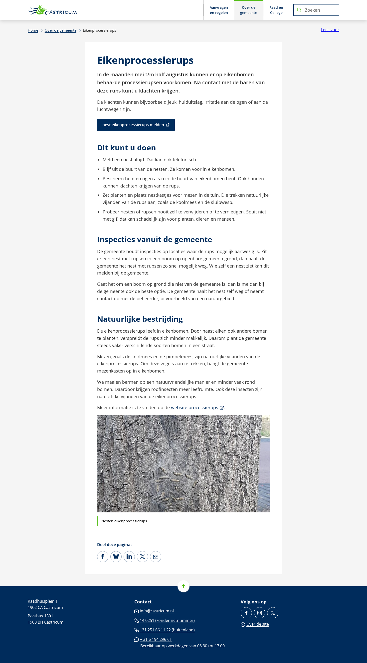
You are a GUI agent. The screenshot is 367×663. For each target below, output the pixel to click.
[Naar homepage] (53, 10)
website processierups (197, 407)
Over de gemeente (60, 30)
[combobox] (316, 10)
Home (33, 30)
